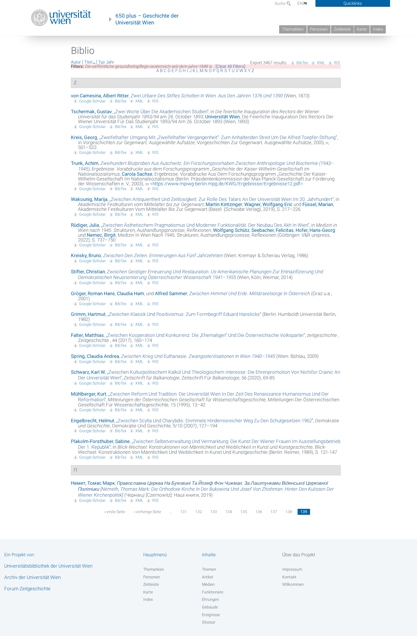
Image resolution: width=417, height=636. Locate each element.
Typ (101, 62)
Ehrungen (210, 599)
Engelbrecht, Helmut (92, 420)
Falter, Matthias (87, 335)
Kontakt (289, 577)
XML (321, 62)
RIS (337, 62)
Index (378, 29)
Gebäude (210, 607)
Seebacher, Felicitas (272, 230)
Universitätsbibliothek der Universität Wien (48, 566)
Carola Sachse (137, 174)
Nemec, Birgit (101, 235)
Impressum (292, 569)
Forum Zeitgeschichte (27, 588)
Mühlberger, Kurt (88, 394)
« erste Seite (114, 511)
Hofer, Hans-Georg (315, 230)
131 (183, 511)
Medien (208, 584)
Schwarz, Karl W (88, 372)
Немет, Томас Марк (93, 483)
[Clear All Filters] (230, 66)
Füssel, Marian (317, 204)
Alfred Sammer (171, 293)
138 (288, 511)
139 (303, 511)
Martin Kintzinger (224, 204)
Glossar (209, 622)
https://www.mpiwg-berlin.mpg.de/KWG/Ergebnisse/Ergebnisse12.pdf (226, 183)
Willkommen (293, 584)
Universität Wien (222, 116)
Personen (319, 29)
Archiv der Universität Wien (32, 577)
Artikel (207, 577)
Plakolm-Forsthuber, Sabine (100, 441)
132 (198, 511)
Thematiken (293, 29)
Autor (76, 62)
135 (243, 511)
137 (273, 511)
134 (228, 511)
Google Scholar (92, 101)
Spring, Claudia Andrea (95, 356)
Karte (362, 29)
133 (213, 511)
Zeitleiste (342, 29)
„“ (161, 111)
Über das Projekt (298, 554)
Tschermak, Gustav (91, 111)
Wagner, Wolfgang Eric (268, 204)
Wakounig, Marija (89, 199)
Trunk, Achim (84, 163)
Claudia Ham (130, 293)
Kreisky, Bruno (86, 255)
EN (300, 3)
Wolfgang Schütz (231, 230)
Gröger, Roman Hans (93, 293)
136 (258, 511)
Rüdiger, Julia (85, 225)
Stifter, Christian (88, 271)
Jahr (110, 62)
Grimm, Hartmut (88, 314)
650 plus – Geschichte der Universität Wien (146, 19)
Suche (280, 3)
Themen (209, 569)
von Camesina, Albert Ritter (100, 95)
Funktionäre (212, 592)
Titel (88, 62)
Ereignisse (211, 614)
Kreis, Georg (84, 137)
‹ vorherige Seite (147, 511)
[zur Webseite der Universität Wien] (61, 18)
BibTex (302, 62)
